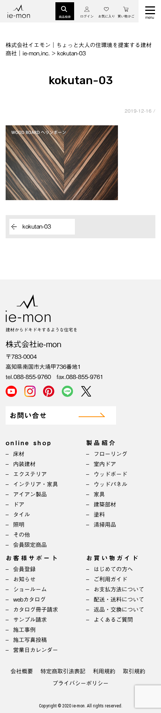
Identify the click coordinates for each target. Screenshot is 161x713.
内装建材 (24, 464)
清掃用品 (105, 524)
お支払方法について (119, 589)
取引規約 (134, 671)
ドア (18, 504)
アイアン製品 (30, 494)
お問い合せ (28, 415)
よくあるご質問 (113, 619)
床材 (18, 454)
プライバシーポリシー (80, 683)
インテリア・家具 (35, 484)
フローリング (110, 454)
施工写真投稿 (30, 640)
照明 (18, 524)
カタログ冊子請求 (35, 609)
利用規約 (104, 671)
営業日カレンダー (35, 650)
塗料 (99, 514)
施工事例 (24, 630)
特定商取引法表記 (62, 671)
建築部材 (105, 504)
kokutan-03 (36, 226)
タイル (21, 514)
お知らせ (24, 579)
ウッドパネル (110, 484)
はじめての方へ (113, 569)
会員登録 (24, 569)
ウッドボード (110, 474)
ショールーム (30, 589)
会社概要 (21, 671)
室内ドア (105, 464)
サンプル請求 (30, 619)
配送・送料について (119, 599)
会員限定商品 (30, 545)
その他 (21, 535)
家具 (99, 494)
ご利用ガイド (110, 579)
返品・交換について (119, 609)
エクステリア (30, 474)
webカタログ (29, 599)
